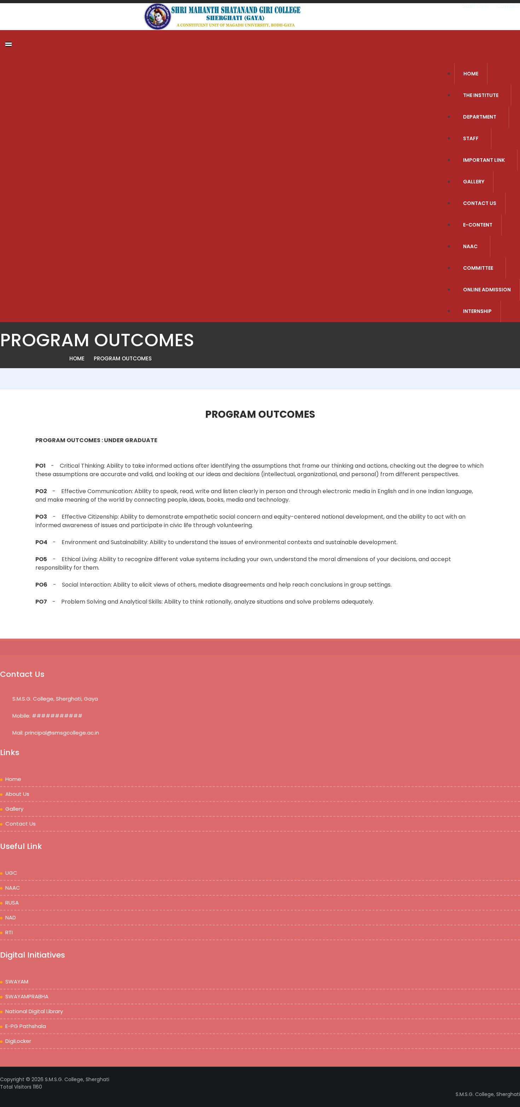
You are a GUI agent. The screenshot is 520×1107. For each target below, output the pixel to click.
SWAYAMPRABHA (26, 996)
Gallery (473, 181)
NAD (10, 917)
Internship (477, 311)
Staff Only (476, 6)
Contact (508, 6)
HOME (470, 73)
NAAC (470, 246)
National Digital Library (34, 1011)
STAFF (471, 138)
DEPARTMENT (479, 116)
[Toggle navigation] (8, 44)
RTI (9, 932)
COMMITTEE (478, 268)
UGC (11, 873)
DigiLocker (18, 1041)
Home (77, 358)
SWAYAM (16, 981)
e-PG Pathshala (25, 1026)
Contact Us (479, 203)
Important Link (484, 160)
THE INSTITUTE (480, 95)
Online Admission (487, 289)
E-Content (477, 224)
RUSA (12, 902)
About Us (17, 794)
